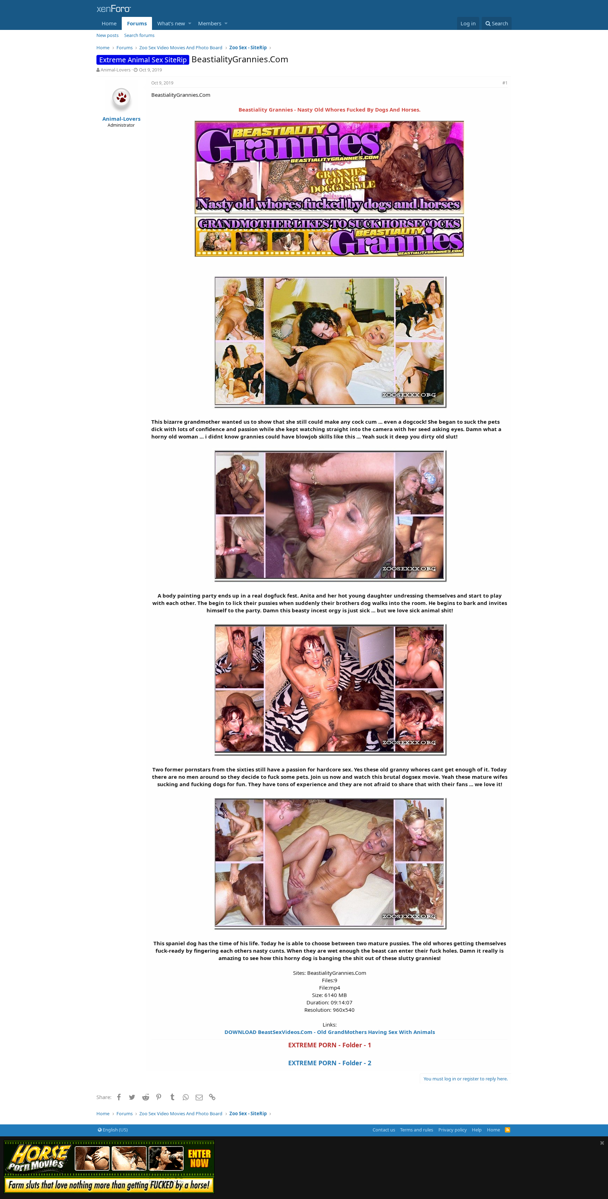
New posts (107, 35)
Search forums (139, 35)
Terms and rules (416, 1130)
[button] (189, 23)
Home (109, 23)
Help (477, 1130)
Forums (137, 23)
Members (209, 23)
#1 (505, 83)
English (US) (115, 1130)
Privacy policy (452, 1130)
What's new (171, 23)
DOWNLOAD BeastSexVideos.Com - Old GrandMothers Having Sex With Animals (329, 1031)
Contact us (384, 1130)
